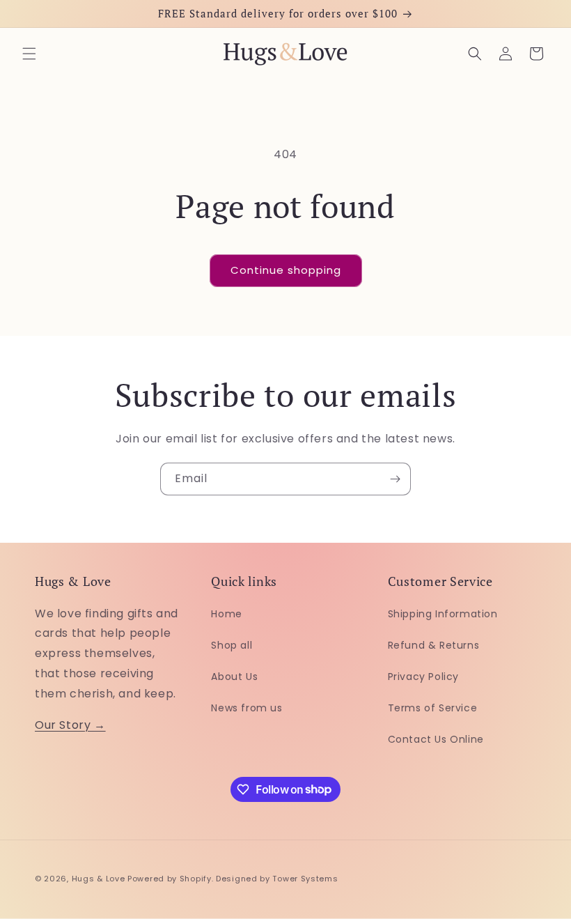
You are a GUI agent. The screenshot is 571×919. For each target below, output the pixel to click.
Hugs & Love (98, 878)
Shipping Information (443, 614)
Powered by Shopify (169, 878)
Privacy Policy (423, 677)
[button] (29, 53)
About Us (234, 677)
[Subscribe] (395, 479)
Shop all (231, 645)
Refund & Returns (434, 645)
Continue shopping (285, 270)
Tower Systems (305, 878)
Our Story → (70, 725)
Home (226, 614)
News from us (246, 708)
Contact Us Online (436, 739)
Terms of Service (433, 708)
